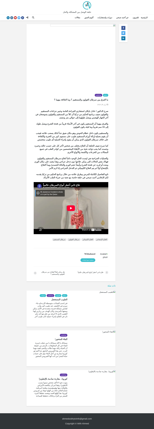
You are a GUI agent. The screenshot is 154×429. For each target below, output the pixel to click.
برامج (105, 95)
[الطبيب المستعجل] (107, 292)
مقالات (77, 17)
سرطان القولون (74, 239)
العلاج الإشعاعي (101, 239)
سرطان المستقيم (59, 239)
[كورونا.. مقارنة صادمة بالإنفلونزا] (102, 371)
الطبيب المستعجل (59, 299)
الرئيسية (144, 17)
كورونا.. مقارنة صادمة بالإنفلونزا (53, 379)
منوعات (43, 295)
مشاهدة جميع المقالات (87, 260)
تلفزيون (136, 17)
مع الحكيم (98, 95)
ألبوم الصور (88, 17)
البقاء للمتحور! (61, 339)
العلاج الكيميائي (88, 239)
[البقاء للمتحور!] (109, 331)
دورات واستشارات (104, 17)
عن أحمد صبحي (122, 17)
